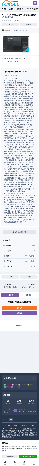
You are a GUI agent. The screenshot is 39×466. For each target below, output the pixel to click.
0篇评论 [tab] (10, 295)
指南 (12, 446)
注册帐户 (19, 308)
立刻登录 (19, 313)
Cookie (32, 425)
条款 (3, 446)
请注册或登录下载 (21, 232)
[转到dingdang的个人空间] (15, 410)
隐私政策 (16, 425)
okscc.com (19, 429)
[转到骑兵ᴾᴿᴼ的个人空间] (3, 30)
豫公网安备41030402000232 (23, 431)
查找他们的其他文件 (20, 30)
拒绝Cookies (9, 456)
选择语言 (7, 425)
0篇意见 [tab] (28, 295)
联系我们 (24, 425)
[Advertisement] (19, 352)
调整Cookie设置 (17, 449)
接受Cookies (29, 456)
